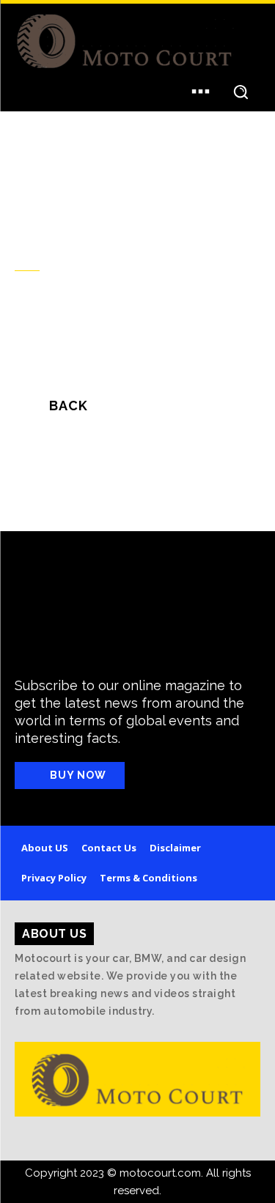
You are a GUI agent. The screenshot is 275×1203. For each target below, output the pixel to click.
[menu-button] (200, 91)
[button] (240, 91)
